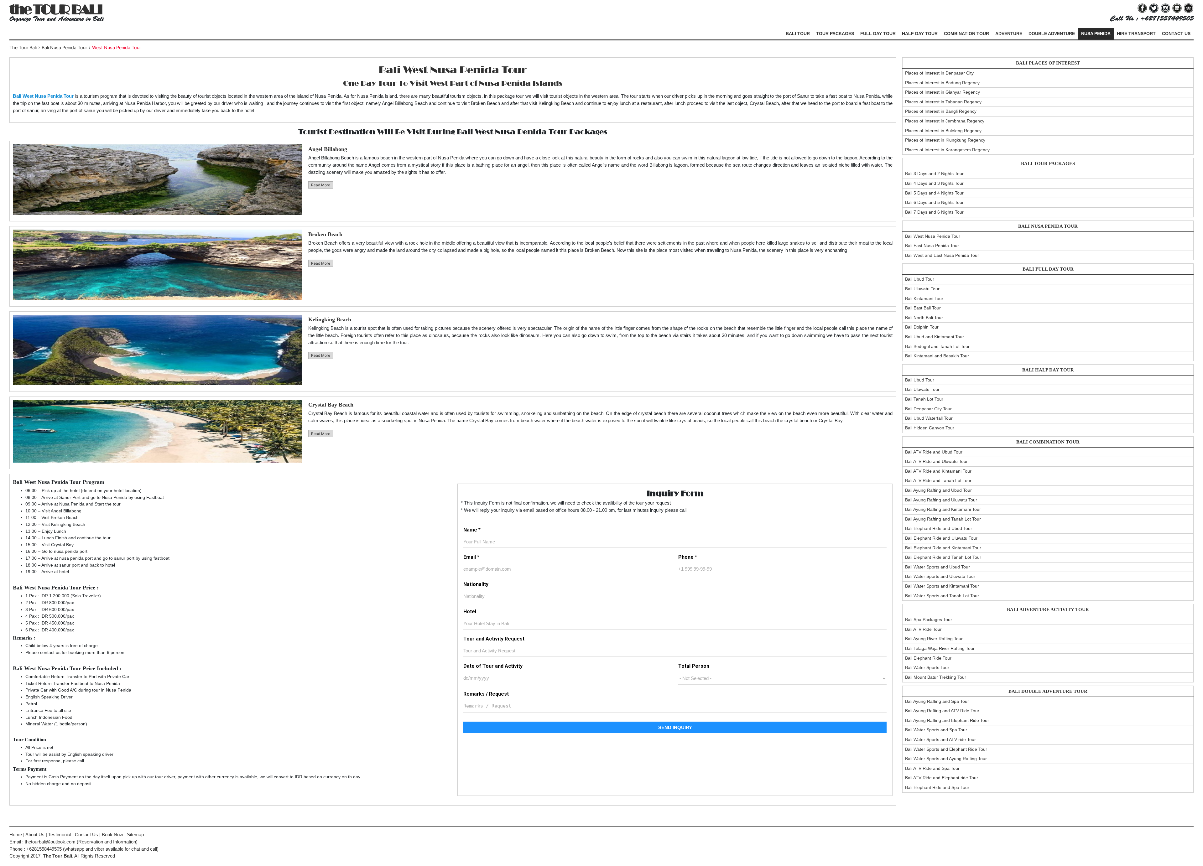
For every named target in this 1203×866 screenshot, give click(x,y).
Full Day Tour (878, 33)
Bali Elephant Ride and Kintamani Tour (943, 547)
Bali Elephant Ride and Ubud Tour (938, 528)
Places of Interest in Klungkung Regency (945, 140)
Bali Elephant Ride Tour (928, 658)
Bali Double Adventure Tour (1047, 691)
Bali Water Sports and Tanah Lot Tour (942, 595)
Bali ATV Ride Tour (923, 629)
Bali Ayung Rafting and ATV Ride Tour (942, 710)
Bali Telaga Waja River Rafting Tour (940, 648)
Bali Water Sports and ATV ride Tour (940, 739)
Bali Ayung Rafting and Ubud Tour (938, 490)
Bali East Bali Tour (923, 307)
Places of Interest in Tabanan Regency (943, 101)
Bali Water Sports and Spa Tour (936, 729)
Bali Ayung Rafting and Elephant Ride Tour (947, 720)
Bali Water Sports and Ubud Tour (937, 566)
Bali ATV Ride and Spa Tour (932, 768)
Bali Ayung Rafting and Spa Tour (937, 701)
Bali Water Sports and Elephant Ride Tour (946, 749)
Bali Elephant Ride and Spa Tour (937, 787)
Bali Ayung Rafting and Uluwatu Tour (941, 499)
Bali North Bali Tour (924, 317)
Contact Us (1176, 33)
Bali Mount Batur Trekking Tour (935, 677)
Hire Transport (1136, 33)
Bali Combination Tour (1048, 441)
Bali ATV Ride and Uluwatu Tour (936, 461)
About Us (34, 834)
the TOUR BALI (55, 9)
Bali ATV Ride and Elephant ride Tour (941, 777)
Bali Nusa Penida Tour (1048, 226)
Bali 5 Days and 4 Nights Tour (934, 192)
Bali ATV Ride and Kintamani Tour (938, 471)
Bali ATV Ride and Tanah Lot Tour (938, 480)
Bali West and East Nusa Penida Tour (942, 255)
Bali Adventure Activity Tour (1048, 609)
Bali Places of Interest (1048, 62)
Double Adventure (1052, 33)
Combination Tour (966, 33)
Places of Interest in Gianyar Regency (942, 92)
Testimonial (59, 834)
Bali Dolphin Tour (922, 326)
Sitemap (135, 834)
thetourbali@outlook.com (50, 841)
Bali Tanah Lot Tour (924, 399)
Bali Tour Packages (1048, 163)
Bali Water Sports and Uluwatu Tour (940, 576)
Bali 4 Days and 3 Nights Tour (934, 183)
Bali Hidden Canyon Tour (929, 427)
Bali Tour (798, 33)
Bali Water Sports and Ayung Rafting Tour (946, 758)
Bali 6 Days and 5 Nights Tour (934, 202)
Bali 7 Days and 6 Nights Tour (934, 212)
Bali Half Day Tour (1048, 369)
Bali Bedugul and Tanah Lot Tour (937, 346)
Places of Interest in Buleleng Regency (943, 130)
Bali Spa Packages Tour (928, 619)
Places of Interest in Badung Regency (942, 82)
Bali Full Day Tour (1048, 269)
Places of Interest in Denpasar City (939, 72)
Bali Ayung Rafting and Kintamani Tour (943, 509)
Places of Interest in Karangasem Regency (947, 149)
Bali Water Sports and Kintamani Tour (942, 586)
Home (15, 834)
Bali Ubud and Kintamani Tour (934, 336)
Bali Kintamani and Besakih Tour (937, 355)
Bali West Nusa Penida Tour (932, 236)
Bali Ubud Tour (919, 279)
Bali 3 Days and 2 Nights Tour (934, 173)
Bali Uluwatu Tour (922, 288)
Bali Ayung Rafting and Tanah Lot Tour (943, 518)
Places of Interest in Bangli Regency (940, 111)
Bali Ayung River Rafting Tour (934, 638)
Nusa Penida (1096, 33)
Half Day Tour (920, 33)
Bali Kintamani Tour (924, 298)
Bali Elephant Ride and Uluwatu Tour (941, 538)
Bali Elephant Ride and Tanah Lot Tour (943, 557)
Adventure (1008, 33)
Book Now (112, 834)
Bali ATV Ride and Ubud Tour (933, 451)
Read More (320, 185)
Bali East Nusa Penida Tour (932, 245)
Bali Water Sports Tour (927, 667)
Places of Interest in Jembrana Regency (944, 120)
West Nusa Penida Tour (116, 47)
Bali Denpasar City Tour (928, 408)
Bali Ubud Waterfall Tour (929, 418)
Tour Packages (835, 33)
